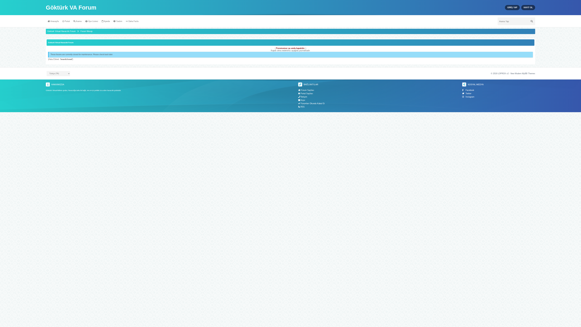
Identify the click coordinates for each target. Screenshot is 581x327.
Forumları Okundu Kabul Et (312, 103)
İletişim (303, 97)
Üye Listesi (93, 21)
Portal (67, 21)
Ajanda (106, 21)
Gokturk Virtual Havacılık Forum (61, 31)
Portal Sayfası (306, 93)
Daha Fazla (133, 21)
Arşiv (302, 100)
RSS (302, 107)
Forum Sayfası (307, 90)
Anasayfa (54, 21)
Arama (78, 21)
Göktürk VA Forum (71, 7)
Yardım (118, 21)
